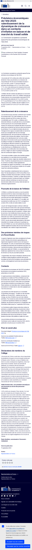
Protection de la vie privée (8, 510)
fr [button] (22, 5)
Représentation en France (8, 453)
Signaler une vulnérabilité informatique (11, 501)
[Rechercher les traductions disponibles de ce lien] (5, 333)
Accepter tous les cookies (15, 542)
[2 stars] (4, 463)
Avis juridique (4, 513)
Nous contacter (5, 498)
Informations (6, 14)
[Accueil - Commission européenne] (5, 5)
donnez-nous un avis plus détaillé (13, 466)
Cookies (3, 507)
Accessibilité (4, 516)
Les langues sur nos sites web (9, 504)
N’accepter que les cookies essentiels (18, 546)
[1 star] (3, 463)
